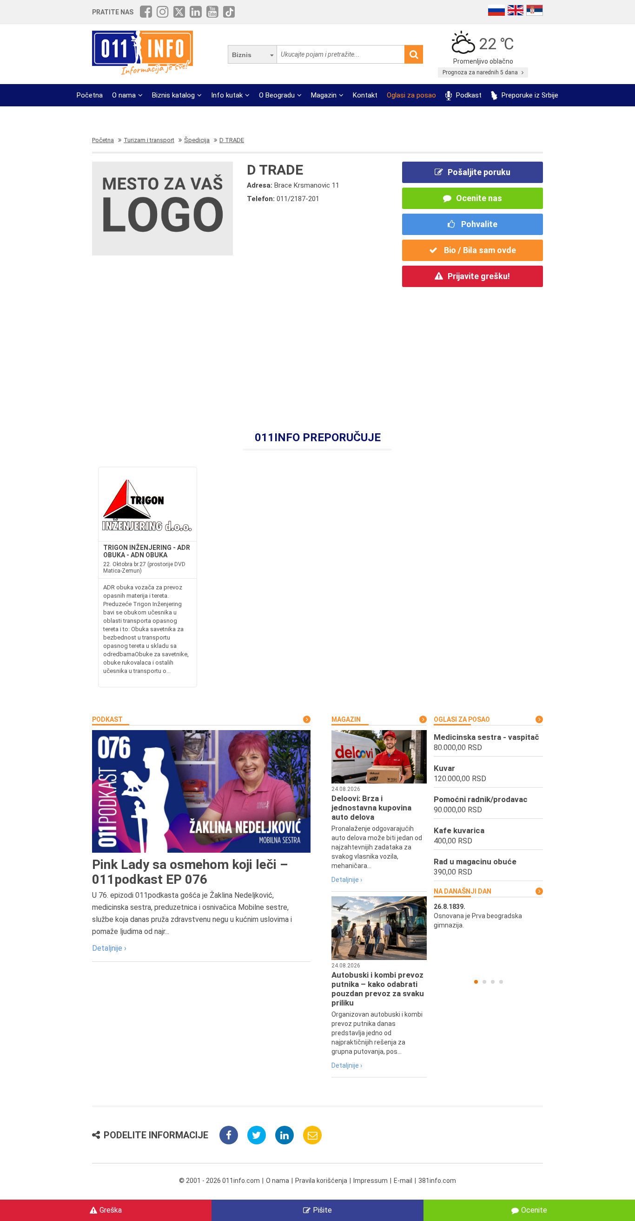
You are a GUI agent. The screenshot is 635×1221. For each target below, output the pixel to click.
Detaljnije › (109, 948)
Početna (90, 95)
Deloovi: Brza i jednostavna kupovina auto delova (371, 808)
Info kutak (227, 95)
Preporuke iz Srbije (529, 95)
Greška (110, 1210)
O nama (124, 95)
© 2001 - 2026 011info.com (219, 1180)
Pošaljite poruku (479, 172)
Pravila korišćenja (321, 1180)
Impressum (370, 1180)
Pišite (322, 1210)
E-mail (403, 1180)
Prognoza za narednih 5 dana (481, 72)
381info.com (437, 1180)
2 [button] (484, 982)
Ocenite (534, 1210)
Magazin (324, 95)
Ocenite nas (479, 198)
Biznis (241, 55)
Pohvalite (478, 224)
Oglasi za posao (411, 95)
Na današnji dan (462, 891)
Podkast (468, 95)
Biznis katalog (173, 95)
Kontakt (365, 95)
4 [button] (501, 982)
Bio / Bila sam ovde (479, 250)
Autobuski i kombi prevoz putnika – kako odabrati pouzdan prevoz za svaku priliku (377, 988)
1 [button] (476, 982)
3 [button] (493, 982)
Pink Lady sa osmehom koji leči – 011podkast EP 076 (190, 872)
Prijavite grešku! (479, 276)
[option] (488, 916)
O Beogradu (277, 95)
